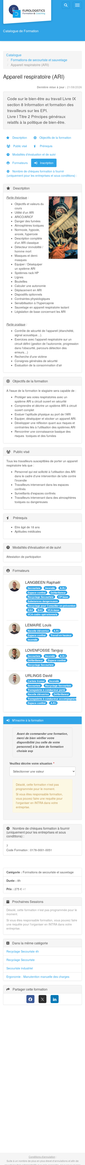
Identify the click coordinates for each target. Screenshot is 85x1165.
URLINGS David (38, 675)
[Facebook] (30, 999)
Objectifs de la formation (55, 137)
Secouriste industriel (19, 968)
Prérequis (45, 146)
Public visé (19, 146)
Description (19, 137)
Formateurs (20, 163)
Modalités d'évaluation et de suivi (33, 154)
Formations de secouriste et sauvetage (39, 59)
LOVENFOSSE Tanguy (44, 650)
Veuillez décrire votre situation (30, 763)
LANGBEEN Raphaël (42, 582)
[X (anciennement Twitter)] (43, 999)
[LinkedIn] (55, 999)
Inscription (46, 163)
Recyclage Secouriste (20, 960)
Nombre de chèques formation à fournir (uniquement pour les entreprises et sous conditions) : (42, 173)
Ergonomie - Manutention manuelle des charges (37, 977)
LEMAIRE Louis (38, 624)
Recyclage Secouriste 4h (22, 951)
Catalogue (13, 55)
